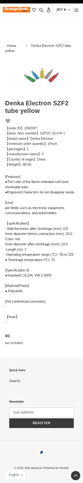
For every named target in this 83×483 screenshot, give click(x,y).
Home (11, 46)
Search (14, 381)
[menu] (76, 10)
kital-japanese (34, 468)
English (14, 475)
